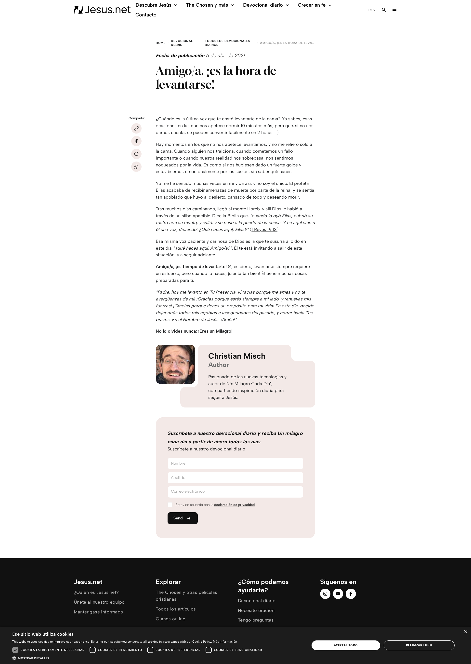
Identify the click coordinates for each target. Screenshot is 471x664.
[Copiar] (136, 128)
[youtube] (338, 594)
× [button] (465, 632)
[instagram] (325, 594)
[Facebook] (136, 141)
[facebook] (351, 594)
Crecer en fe (312, 5)
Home (161, 43)
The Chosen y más (207, 5)
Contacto (146, 15)
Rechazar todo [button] (419, 645)
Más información (225, 641)
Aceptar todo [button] (346, 645)
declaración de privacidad (234, 505)
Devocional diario (263, 5)
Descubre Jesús (153, 5)
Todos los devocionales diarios (227, 43)
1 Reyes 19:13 (264, 229)
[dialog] (235, 645)
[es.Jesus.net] (102, 10)
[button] (138, 658)
